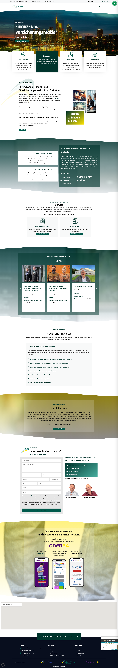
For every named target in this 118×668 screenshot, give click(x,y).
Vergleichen (83, 6)
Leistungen (47, 6)
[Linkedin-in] (65, 636)
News (58, 261)
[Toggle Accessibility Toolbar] (114, 3)
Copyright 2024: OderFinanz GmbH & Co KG (21, 662)
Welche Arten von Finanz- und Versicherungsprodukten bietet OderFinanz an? (51, 359)
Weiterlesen (26, 297)
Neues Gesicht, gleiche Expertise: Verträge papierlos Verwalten (33, 288)
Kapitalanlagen (95, 60)
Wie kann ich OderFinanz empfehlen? (40, 379)
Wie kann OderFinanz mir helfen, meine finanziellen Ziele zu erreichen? (49, 363)
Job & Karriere (66, 6)
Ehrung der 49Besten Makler (58, 286)
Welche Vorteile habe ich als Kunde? (40, 375)
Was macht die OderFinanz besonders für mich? (43, 371)
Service (56, 6)
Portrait (40, 6)
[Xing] (105, 1)
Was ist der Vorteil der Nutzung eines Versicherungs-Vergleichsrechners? (50, 367)
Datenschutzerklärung (37, 496)
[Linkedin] (102, 1)
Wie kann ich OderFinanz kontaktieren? (40, 383)
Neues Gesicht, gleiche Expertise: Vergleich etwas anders (82, 288)
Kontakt (75, 6)
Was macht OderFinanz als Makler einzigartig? (42, 346)
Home (33, 6)
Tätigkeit (56, 98)
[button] (99, 6)
